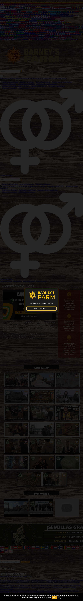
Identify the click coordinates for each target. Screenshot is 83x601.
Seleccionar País (40, 308)
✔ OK (54, 597)
